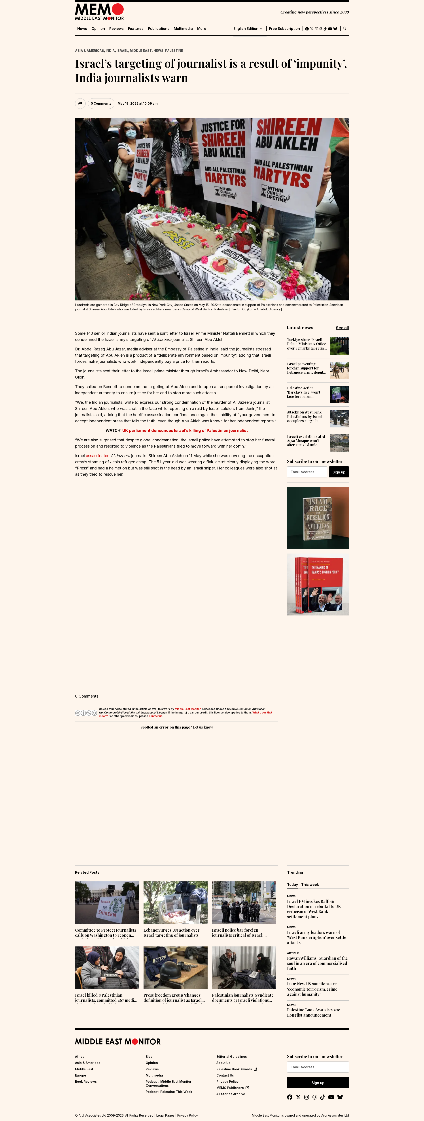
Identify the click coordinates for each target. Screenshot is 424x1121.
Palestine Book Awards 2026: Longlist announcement (313, 1012)
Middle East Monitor (188, 709)
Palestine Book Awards (234, 1069)
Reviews (116, 29)
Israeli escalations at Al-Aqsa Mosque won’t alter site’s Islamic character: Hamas (307, 440)
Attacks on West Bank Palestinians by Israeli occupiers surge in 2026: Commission (305, 416)
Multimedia (183, 29)
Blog (149, 1056)
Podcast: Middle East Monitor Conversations (168, 1083)
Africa (80, 1056)
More (201, 29)
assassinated (98, 455)
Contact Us (225, 1075)
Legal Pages (165, 1115)
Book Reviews (86, 1081)
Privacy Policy (227, 1081)
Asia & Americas (89, 50)
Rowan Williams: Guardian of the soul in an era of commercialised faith (317, 963)
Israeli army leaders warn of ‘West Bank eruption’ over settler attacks (317, 937)
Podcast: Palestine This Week (169, 1092)
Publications (158, 29)
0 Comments (101, 103)
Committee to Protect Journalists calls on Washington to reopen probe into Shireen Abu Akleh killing (105, 933)
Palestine (174, 50)
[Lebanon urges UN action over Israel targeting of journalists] (176, 902)
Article (293, 953)
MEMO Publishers (230, 1088)
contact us (155, 716)
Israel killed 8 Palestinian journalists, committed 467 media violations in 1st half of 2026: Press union (106, 998)
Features (136, 29)
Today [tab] (292, 884)
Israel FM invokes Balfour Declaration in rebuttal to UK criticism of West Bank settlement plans (314, 909)
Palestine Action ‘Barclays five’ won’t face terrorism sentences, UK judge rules (304, 392)
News (82, 29)
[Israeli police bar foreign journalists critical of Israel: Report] (244, 902)
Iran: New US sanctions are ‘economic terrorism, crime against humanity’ (312, 989)
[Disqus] (176, 791)
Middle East (141, 50)
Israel (122, 50)
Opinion (98, 29)
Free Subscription (284, 29)
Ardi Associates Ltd (335, 1115)
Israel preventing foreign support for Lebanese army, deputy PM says (306, 368)
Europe (80, 1075)
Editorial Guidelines (231, 1056)
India (110, 50)
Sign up (339, 472)
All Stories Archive (230, 1094)
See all (342, 327)
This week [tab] (310, 884)
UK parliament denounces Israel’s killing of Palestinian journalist (185, 430)
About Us (223, 1063)
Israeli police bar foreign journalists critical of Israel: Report (237, 933)
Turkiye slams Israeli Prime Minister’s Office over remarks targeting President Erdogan (306, 343)
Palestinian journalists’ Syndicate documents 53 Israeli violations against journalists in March (243, 998)
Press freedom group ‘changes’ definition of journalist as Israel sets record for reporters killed (173, 998)
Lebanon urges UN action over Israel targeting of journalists (172, 933)
